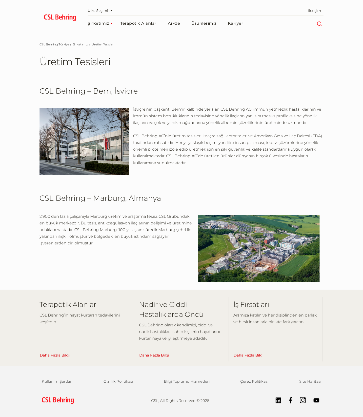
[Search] (319, 23)
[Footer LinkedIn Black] (276, 399)
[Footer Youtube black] (314, 399)
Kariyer (235, 23)
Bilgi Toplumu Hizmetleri (187, 381)
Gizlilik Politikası (118, 381)
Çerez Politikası (254, 381)
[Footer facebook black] (288, 399)
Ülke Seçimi (98, 10)
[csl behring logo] (56, 400)
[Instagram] (300, 399)
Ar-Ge (174, 23)
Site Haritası (310, 381)
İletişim (314, 10)
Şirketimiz (98, 23)
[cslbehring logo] (60, 18)
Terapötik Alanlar (138, 23)
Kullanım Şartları (57, 381)
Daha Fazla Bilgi (55, 355)
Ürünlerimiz (204, 23)
